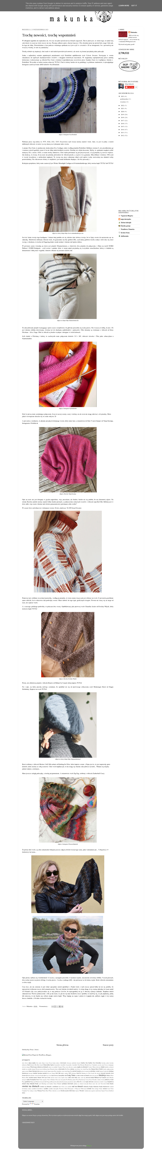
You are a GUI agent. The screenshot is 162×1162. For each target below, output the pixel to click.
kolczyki (103, 1073)
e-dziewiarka (61, 1069)
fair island (83, 1069)
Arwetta (91, 336)
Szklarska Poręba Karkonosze (101, 1086)
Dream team (39, 1069)
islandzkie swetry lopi (61, 1071)
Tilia (97, 336)
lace (45, 1075)
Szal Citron (61, 1086)
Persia (77, 1079)
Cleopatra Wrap (61, 1067)
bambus (90, 1063)
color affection (69, 1067)
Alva (31, 332)
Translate (37, 1104)
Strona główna (62, 1044)
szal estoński (68, 1086)
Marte (112, 1075)
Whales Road (45, 1091)
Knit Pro (79, 1073)
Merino (41, 764)
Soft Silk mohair (50, 764)
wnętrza (77, 1091)
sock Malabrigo (42, 1083)
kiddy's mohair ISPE (66, 1073)
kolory (29, 1075)
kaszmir (31, 1073)
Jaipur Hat (69, 1071)
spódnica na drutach (79, 1083)
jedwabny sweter (94, 1071)
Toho (93, 1088)
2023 (122, 96)
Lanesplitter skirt (62, 1075)
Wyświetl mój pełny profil (126, 44)
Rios (78, 1082)
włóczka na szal (56, 1091)
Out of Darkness (51, 1079)
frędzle (104, 1069)
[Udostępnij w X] (57, 1006)
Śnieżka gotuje (125, 226)
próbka (51, 1082)
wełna (35, 1091)
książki (42, 1075)
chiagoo (28, 1067)
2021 (122, 108)
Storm (90, 1083)
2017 (122, 120)
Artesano (69, 1063)
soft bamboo (50, 1083)
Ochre (40, 1079)
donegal (33, 1069)
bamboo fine (84, 1063)
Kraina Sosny (125, 233)
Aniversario (63, 1063)
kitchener (74, 1073)
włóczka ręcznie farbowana (67, 1091)
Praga (48, 1082)
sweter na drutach (30, 1086)
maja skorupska (126, 219)
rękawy (75, 1082)
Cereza (106, 1065)
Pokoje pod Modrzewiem (36, 1082)
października (124, 99)
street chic (95, 1083)
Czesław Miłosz (92, 1067)
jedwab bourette (77, 1071)
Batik (94, 1063)
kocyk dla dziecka (95, 1073)
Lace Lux (48, 1075)
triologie (97, 1088)
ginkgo (108, 1069)
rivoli (84, 1082)
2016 (122, 123)
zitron (23, 1093)
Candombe (94, 1065)
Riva (81, 1082)
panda (64, 1079)
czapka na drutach (82, 1067)
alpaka (34, 1063)
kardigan (111, 1071)
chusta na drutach (42, 1067)
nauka (28, 1079)
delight (102, 1067)
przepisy (66, 1082)
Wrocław (81, 1091)
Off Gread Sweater (75, 508)
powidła (44, 1082)
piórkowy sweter (109, 1079)
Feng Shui (88, 1069)
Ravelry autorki (32, 502)
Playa (23, 1082)
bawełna (98, 1063)
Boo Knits (37, 1065)
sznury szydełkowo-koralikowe (35, 1088)
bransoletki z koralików (60, 1065)
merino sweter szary (56, 1077)
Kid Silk (58, 1073)
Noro (37, 1079)
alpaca (30, 1063)
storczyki (86, 1083)
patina (74, 1079)
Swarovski (103, 1083)
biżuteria (32, 1065)
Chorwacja (33, 1067)
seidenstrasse (97, 1082)
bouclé (41, 1065)
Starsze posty (108, 1044)
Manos (108, 1075)
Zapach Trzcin (104, 1091)
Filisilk (101, 1069)
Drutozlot (52, 1069)
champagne (111, 1065)
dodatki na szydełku (26, 1069)
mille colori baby (72, 1077)
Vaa (28, 1091)
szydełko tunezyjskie (54, 1088)
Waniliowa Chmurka (127, 229)
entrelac (72, 1069)
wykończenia (88, 1091)
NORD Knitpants (35, 248)
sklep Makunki (30, 1083)
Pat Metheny (69, 1079)
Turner (100, 1088)
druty (56, 1069)
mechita (31, 1077)
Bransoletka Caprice (49, 1065)
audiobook (74, 1063)
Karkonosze (25, 1073)
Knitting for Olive (86, 1073)
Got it (134, 6)
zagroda (93, 1091)
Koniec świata (34, 1075)
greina (26, 1071)
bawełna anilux (105, 1063)
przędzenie (70, 1082)
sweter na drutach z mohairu (49, 1086)
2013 (122, 132)
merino (35, 1077)
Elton (68, 1069)
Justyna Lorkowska (104, 1071)
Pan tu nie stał (59, 1079)
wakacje (32, 1091)
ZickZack (111, 1091)
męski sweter (64, 1077)
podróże (27, 1082)
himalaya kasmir (43, 1071)
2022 (122, 105)
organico (45, 1079)
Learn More (124, 6)
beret (28, 1065)
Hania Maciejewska (34, 1071)
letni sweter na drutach (83, 1075)
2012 (122, 135)
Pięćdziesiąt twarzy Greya (85, 1079)
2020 (122, 111)
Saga (35, 332)
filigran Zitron (95, 1069)
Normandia (33, 1079)
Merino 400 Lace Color (44, 1077)
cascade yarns (100, 1065)
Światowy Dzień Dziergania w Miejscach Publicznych (73, 1088)
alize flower (25, 1063)
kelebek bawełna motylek (40, 1073)
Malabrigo (102, 1075)
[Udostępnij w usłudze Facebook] (60, 1006)
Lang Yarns (71, 1075)
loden (90, 1075)
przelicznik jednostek (58, 1082)
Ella (66, 1069)
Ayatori (78, 1063)
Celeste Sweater (91, 55)
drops (48, 1069)
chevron (24, 1067)
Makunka (134, 32)
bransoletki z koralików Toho (73, 1065)
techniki (89, 1088)
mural (107, 1077)
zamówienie (98, 1091)
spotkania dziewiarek (67, 1083)
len (76, 1075)
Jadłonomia (124, 236)
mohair (92, 1077)
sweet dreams (110, 1083)
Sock (36, 1084)
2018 (122, 117)
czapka (74, 1067)
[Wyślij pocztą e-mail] (52, 1006)
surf (99, 1083)
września (123, 102)
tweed (108, 1088)
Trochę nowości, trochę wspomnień (49, 35)
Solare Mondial (57, 1083)
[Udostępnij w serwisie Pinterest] (62, 1006)
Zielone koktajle (126, 222)
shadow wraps (103, 1082)
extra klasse (77, 1069)
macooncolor (95, 1075)
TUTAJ (102, 163)
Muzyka (112, 1077)
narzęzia (24, 1079)
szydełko (46, 1088)
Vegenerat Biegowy (127, 216)
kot (39, 1075)
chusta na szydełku (52, 1067)
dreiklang (44, 1069)
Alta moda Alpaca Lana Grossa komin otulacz (48, 1063)
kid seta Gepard (51, 1073)
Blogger (89, 1145)
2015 (122, 126)
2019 (122, 114)
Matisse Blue (25, 1077)
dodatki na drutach (109, 1067)
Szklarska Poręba (88, 1086)
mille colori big (81, 1077)
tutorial (105, 1088)
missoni (88, 1077)
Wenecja (39, 1091)
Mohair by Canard (100, 1077)
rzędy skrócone (89, 1082)
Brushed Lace (88, 1065)
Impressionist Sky (52, 1071)
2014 (122, 130)
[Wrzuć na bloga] (55, 1006)
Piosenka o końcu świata (98, 1079)
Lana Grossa (54, 1075)
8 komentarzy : (44, 1006)
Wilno (50, 1091)
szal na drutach (77, 1086)
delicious (98, 1067)
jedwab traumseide (85, 1071)
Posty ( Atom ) (34, 1050)
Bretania (82, 1065)
